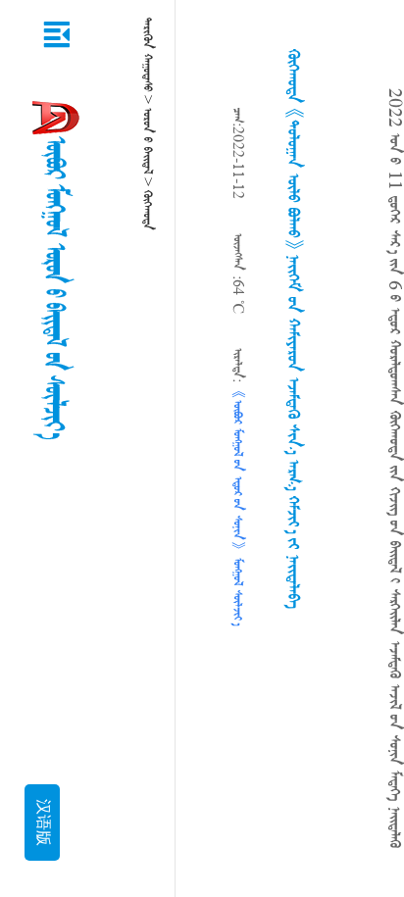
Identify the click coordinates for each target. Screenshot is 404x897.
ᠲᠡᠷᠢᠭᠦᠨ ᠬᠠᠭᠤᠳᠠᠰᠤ (147, 54)
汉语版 (42, 822)
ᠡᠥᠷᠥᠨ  (147, 141)
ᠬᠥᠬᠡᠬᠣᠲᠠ (147, 210)
